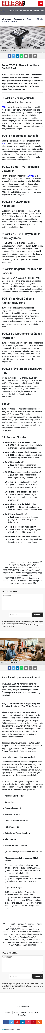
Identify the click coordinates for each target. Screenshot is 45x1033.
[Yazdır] (30, 56)
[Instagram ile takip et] (28, 1022)
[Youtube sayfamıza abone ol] (17, 1022)
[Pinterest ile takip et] (33, 1022)
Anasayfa (8, 1012)
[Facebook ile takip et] (6, 1022)
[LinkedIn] (17, 56)
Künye (16, 1012)
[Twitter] (13, 56)
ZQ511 (5, 144)
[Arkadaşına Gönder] (26, 56)
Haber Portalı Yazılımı (12, 1030)
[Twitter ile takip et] (11, 1022)
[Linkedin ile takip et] (22, 1022)
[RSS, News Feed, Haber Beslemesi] (39, 1022)
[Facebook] (9, 56)
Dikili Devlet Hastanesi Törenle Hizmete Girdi (26, 11)
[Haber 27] (13, 3)
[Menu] (41, 3)
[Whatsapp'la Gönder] (21, 56)
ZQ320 (31, 176)
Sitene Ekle (22, 1015)
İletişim (23, 1012)
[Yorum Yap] (35, 56)
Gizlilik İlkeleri (33, 1012)
